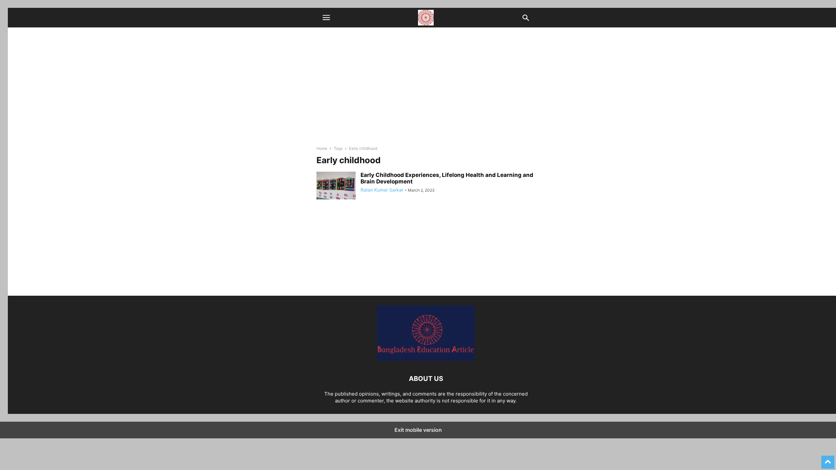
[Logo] (426, 359)
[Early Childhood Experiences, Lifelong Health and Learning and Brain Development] (336, 186)
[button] (326, 17)
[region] (426, 250)
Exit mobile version (418, 430)
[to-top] (827, 459)
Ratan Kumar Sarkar (382, 190)
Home (321, 148)
